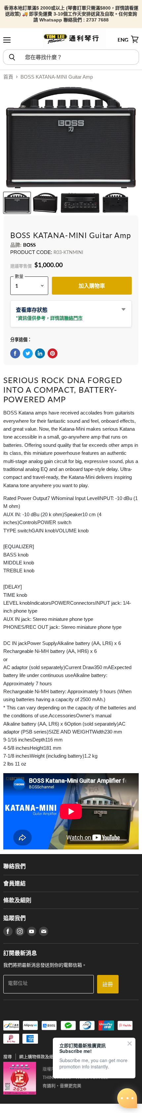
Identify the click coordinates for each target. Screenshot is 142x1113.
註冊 (107, 984)
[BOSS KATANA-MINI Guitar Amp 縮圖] (17, 202)
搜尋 (7, 1056)
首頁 (8, 77)
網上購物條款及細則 (38, 1056)
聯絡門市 (73, 318)
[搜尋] (11, 57)
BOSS (29, 245)
